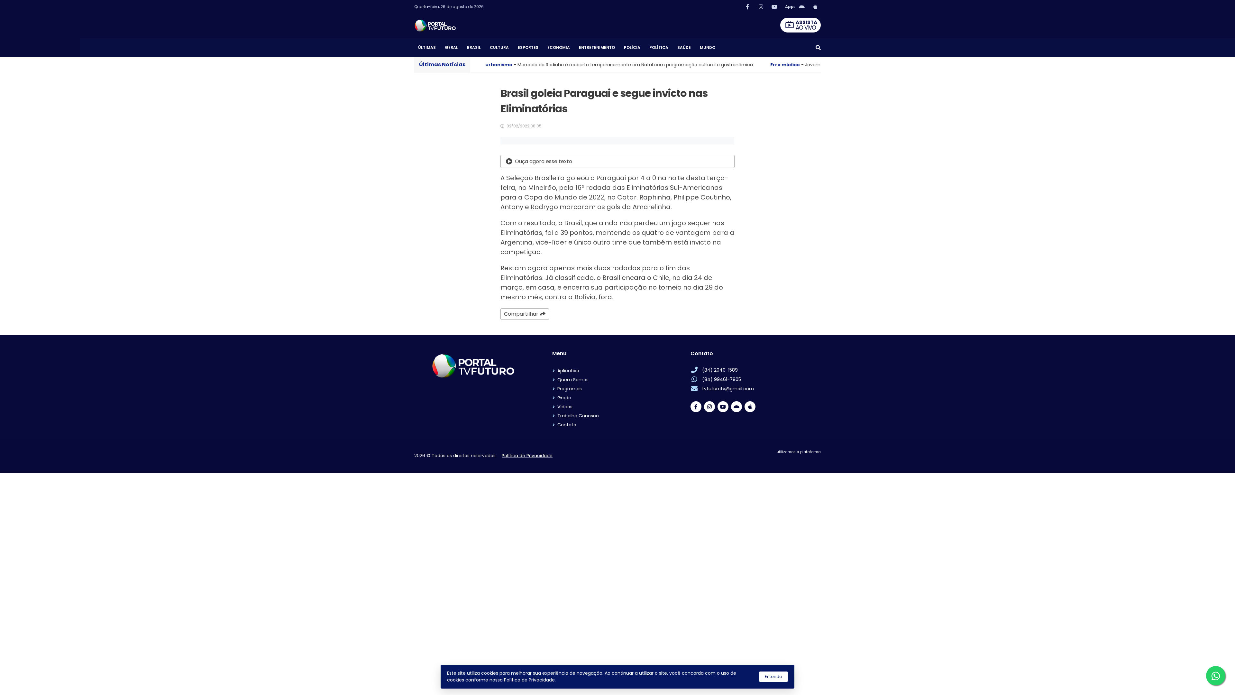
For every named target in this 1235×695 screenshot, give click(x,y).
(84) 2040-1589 (720, 370)
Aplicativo (568, 370)
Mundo (707, 47)
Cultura (499, 47)
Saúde (684, 47)
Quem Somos (573, 379)
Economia (558, 47)
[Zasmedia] (805, 459)
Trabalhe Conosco (578, 415)
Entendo (773, 676)
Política (658, 47)
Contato (566, 425)
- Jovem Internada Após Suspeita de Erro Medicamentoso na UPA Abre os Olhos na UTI (794, 64)
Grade (564, 397)
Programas (569, 388)
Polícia (632, 47)
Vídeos (564, 406)
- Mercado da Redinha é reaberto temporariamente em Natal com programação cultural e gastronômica (531, 64)
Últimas (427, 47)
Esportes (528, 47)
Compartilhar (521, 314)
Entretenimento (597, 47)
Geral (451, 47)
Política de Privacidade (529, 680)
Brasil (474, 47)
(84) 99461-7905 (721, 379)
